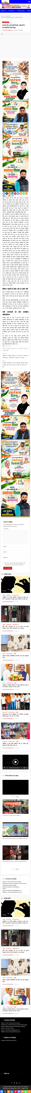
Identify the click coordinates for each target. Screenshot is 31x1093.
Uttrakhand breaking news (11, 348)
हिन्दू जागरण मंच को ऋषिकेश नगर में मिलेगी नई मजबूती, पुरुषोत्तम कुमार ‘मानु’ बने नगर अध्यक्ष (15, 701)
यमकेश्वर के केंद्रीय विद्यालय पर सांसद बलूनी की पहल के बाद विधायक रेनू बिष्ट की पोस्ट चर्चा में (15, 672)
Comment (6, 528)
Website (5, 557)
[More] (26, 193)
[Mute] (24, 768)
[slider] (14, 767)
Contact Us (11, 10)
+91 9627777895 (9, 1028)
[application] (15, 762)
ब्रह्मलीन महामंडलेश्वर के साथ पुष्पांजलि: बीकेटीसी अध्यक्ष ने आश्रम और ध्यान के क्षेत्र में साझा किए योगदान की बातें (15, 363)
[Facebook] (4, 193)
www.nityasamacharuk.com (15, 892)
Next (17, 869)
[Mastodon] (18, 193)
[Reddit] (9, 193)
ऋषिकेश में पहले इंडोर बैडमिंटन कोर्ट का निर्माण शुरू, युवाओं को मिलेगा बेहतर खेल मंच (15, 731)
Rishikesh (9, 595)
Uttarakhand (6, 22)
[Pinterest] (15, 193)
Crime (4, 595)
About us (3, 10)
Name (5, 546)
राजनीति (15, 653)
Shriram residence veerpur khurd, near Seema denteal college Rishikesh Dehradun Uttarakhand (15, 885)
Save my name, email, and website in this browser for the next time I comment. (15, 563)
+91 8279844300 (10, 888)
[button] (15, 762)
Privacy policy (21, 10)
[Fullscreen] (26, 768)
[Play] (4, 768)
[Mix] (21, 193)
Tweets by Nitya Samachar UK (8, 1040)
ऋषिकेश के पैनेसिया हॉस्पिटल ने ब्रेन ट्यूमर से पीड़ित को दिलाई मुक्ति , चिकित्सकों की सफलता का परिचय (15, 355)
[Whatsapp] (23, 193)
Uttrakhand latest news (23, 348)
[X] (6, 193)
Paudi (4, 653)
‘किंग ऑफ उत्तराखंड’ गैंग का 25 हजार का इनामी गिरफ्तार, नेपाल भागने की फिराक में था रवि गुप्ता (15, 614)
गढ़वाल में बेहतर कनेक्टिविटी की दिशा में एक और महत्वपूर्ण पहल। (15, 643)
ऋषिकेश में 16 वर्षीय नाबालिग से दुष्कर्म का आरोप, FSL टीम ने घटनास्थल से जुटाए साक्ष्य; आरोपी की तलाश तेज (15, 584)
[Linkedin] (12, 193)
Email (5, 552)
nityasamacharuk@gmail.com (7, 30)
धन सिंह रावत (5, 350)
